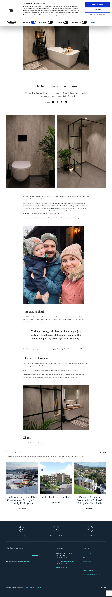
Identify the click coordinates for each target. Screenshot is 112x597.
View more (102, 452)
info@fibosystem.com (67, 561)
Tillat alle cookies (97, 4)
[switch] (50, 22)
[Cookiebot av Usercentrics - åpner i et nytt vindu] (11, 22)
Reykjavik (52, 211)
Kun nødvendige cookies (97, 14)
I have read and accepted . (19, 561)
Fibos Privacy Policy (24, 561)
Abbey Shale (54, 208)
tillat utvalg (97, 9)
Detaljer (92, 22)
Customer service (61, 567)
